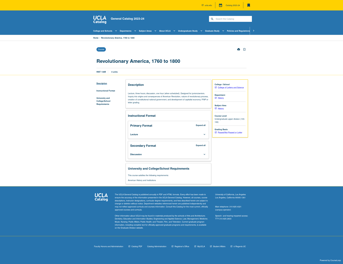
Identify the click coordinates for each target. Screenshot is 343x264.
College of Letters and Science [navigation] (231, 87)
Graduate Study (212, 30)
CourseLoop (335, 260)
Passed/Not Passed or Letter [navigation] (230, 132)
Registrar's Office (182, 246)
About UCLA (165, 30)
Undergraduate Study (188, 30)
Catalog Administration (156, 246)
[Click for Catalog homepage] (100, 20)
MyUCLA (201, 246)
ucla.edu (208, 5)
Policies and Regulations (238, 30)
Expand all (201, 125)
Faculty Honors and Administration (108, 246)
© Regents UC (240, 246)
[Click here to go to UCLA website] (101, 197)
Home (95, 37)
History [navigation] (221, 98)
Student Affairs (219, 246)
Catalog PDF (136, 246)
